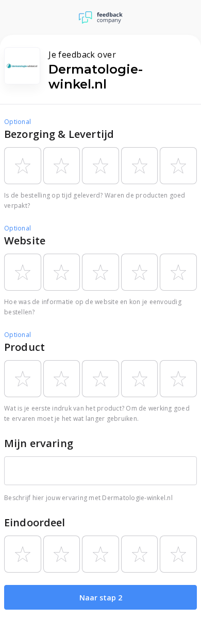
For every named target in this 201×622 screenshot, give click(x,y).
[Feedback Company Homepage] (101, 17)
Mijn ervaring (38, 443)
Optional (17, 121)
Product (24, 347)
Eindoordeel (34, 522)
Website (24, 240)
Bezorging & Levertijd (59, 134)
